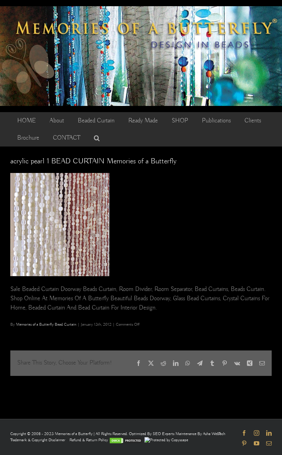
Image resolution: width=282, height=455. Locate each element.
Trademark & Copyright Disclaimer (37, 440)
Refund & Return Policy (89, 440)
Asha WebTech (214, 433)
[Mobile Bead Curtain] (141, 9)
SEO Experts (164, 433)
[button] (97, 138)
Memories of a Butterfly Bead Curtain (46, 324)
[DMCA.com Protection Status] (126, 440)
